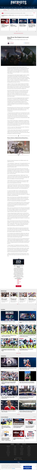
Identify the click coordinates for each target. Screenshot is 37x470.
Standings (15, 454)
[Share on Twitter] (25, 43)
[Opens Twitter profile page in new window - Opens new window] (11, 43)
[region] (18, 466)
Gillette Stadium (21, 453)
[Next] (22, 154)
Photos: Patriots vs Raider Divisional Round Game (17, 137)
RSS (17, 284)
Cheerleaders (8, 454)
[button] (16, 31)
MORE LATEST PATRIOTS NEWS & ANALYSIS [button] (18, 33)
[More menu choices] (23, 7)
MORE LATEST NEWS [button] (18, 353)
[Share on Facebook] (24, 43)
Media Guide (29, 453)
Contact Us (29, 455)
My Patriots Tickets (22, 448)
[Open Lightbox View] (18, 149)
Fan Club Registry (29, 448)
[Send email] (27, 43)
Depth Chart (15, 448)
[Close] (36, 466)
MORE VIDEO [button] (18, 414)
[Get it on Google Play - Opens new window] (20, 459)
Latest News (8, 447)
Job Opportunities (29, 454)
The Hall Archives (12, 42)
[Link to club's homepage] (2, 7)
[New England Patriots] (18, 462)
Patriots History (8, 453)
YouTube (18, 283)
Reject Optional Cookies (27, 466)
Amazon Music (19, 281)
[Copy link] (28, 43)
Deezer (18, 282)
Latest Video (8, 448)
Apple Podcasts (19, 279)
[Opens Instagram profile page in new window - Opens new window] (12, 43)
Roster (15, 447)
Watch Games (21, 454)
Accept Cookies (27, 468)
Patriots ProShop (29, 447)
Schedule (15, 453)
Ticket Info (22, 447)
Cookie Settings (27, 464)
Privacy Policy (13, 468)
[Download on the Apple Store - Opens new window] (16, 459)
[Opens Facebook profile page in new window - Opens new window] (10, 43)
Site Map (8, 455)
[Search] (24, 7)
